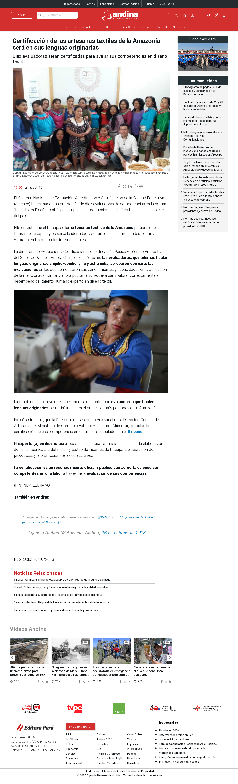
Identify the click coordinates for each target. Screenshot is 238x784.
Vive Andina (167, 4)
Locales (71, 753)
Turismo (149, 4)
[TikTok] (224, 15)
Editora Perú (93, 771)
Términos (133, 771)
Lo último (70, 27)
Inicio (69, 734)
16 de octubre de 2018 (124, 532)
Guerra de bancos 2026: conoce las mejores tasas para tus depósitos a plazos (202, 120)
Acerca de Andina (114, 771)
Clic (99, 749)
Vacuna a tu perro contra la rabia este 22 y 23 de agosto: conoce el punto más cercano (203, 196)
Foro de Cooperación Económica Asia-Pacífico (188, 744)
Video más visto (202, 39)
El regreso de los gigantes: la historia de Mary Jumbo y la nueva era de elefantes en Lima (69, 673)
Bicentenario (72, 4)
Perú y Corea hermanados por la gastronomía (187, 757)
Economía (72, 749)
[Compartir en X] (43, 681)
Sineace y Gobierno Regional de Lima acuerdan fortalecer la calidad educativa (61, 602)
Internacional (74, 763)
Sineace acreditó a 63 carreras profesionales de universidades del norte (58, 595)
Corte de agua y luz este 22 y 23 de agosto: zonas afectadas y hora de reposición (203, 105)
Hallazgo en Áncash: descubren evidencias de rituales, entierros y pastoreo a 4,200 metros (202, 181)
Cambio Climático (108, 763)
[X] (176, 15)
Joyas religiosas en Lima (174, 739)
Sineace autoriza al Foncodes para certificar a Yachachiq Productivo (56, 610)
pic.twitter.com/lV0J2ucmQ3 (41, 522)
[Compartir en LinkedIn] (47, 681)
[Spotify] (216, 15)
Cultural (101, 734)
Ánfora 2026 (104, 739)
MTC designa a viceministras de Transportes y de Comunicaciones (203, 135)
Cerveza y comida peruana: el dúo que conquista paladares (152, 671)
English (22, 15)
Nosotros (133, 763)
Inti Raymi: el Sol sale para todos (179, 761)
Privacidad (147, 771)
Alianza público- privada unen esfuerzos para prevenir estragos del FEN (28, 671)
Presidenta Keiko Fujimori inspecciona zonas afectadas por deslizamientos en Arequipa (202, 151)
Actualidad (91, 27)
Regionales (72, 758)
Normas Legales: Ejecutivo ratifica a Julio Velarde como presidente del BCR (201, 222)
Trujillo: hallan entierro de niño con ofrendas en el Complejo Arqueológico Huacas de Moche (203, 166)
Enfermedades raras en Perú (176, 735)
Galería (110, 27)
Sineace (135, 431)
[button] (12, 658)
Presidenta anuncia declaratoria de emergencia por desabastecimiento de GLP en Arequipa (111, 673)
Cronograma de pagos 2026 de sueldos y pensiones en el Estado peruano (202, 90)
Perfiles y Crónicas (108, 753)
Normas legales (129, 4)
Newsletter (180, 27)
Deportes (102, 744)
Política (70, 744)
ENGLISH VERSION (80, 726)
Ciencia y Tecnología (109, 758)
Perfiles (90, 4)
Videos (146, 27)
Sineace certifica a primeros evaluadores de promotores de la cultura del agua (62, 579)
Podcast (161, 27)
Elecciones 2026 (169, 730)
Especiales (107, 4)
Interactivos (134, 749)
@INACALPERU (109, 517)
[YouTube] (192, 15)
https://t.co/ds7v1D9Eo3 (138, 517)
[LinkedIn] (184, 15)
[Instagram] (200, 15)
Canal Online (128, 27)
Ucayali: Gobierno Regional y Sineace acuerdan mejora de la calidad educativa (61, 587)
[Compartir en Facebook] (38, 681)
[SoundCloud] (208, 15)
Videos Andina (28, 629)
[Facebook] (168, 15)
